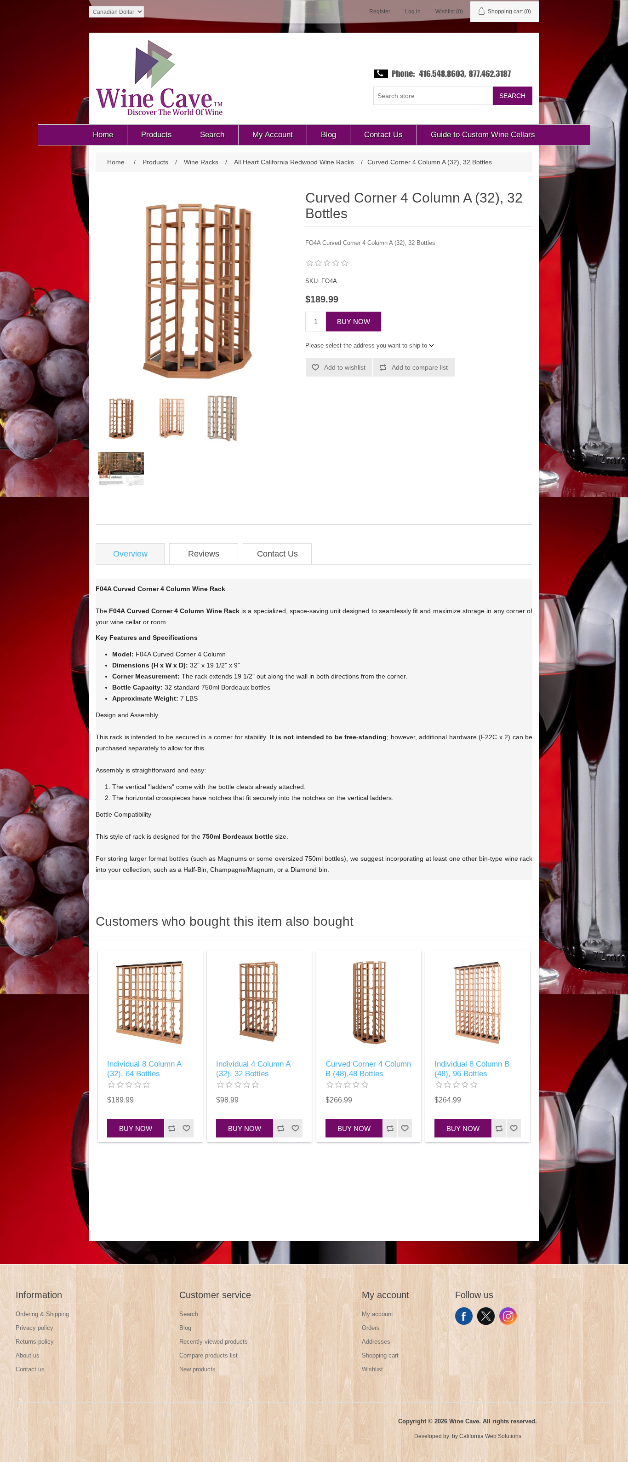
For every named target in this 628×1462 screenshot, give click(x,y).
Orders (371, 1327)
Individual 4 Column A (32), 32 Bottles (253, 1069)
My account (377, 1314)
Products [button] (156, 134)
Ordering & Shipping (42, 1314)
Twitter (486, 1316)
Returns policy (35, 1341)
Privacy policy (34, 1327)
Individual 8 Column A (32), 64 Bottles (144, 1069)
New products (197, 1369)
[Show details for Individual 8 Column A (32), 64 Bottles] (150, 1002)
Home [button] (103, 134)
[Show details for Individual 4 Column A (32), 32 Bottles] (259, 1002)
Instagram (508, 1316)
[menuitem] (103, 135)
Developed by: (432, 1436)
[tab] (130, 554)
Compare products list (208, 1355)
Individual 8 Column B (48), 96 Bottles (471, 1069)
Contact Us (277, 553)
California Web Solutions (490, 1436)
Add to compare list (420, 367)
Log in (413, 11)
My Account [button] (272, 134)
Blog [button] (328, 134)
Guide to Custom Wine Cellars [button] (483, 134)
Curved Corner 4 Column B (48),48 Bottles (368, 1069)
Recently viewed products (213, 1341)
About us (28, 1355)
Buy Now (353, 321)
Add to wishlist (344, 367)
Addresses (376, 1341)
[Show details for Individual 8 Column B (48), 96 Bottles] (477, 1002)
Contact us (30, 1369)
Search (512, 95)
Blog (185, 1327)
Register (379, 11)
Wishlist (372, 1369)
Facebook (464, 1316)
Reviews (203, 553)
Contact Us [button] (383, 134)
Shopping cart (380, 1355)
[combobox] (433, 96)
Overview (130, 553)
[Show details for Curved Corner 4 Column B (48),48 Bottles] (369, 1002)
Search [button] (212, 134)
